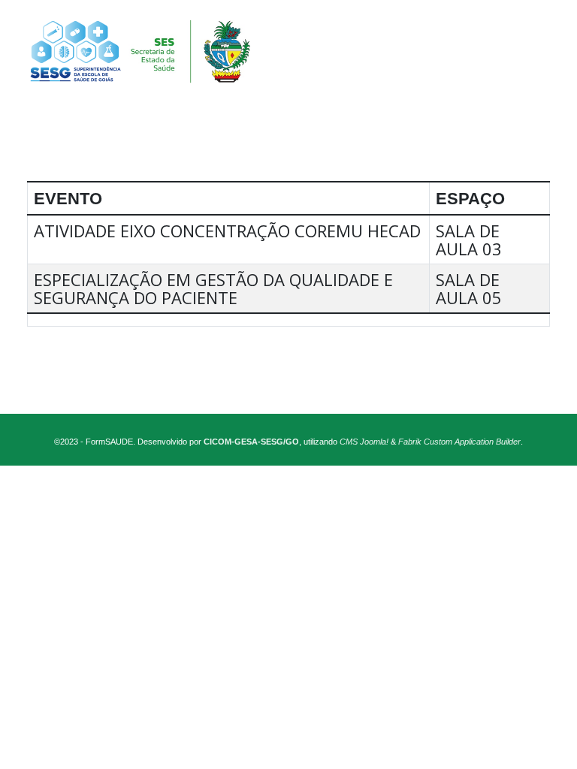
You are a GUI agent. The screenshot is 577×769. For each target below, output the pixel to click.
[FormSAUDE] (288, 51)
